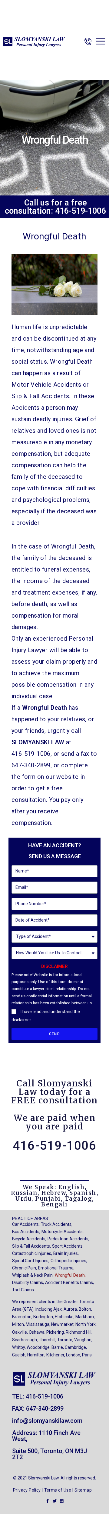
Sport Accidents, (68, 1246)
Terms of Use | (59, 1490)
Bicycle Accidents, (29, 1238)
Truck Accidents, (56, 1224)
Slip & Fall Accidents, (31, 1246)
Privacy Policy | (28, 1490)
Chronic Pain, (24, 1268)
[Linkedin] (62, 1501)
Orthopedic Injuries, (69, 1260)
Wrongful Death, (70, 1275)
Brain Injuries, (66, 1253)
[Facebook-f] (48, 1501)
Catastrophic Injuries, (32, 1253)
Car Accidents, (26, 1224)
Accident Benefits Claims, (69, 1282)
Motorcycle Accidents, (62, 1231)
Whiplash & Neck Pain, (33, 1275)
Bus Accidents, (26, 1231)
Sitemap (83, 1490)
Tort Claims (23, 1289)
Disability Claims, (28, 1282)
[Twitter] (55, 1501)
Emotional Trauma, (56, 1268)
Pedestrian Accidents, (68, 1238)
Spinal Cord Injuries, (30, 1260)
